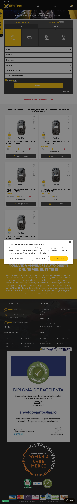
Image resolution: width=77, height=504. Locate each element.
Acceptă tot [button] (59, 258)
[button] (17, 258)
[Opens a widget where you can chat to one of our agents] (69, 500)
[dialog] (38, 252)
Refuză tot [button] (40, 258)
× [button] (70, 242)
